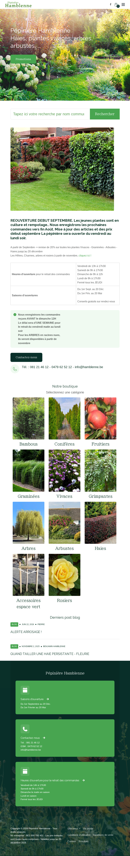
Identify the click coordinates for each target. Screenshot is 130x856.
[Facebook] (110, 4)
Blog (14, 624)
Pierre (41, 624)
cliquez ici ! (85, 255)
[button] (123, 4)
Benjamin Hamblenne (54, 646)
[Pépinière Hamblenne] (33, 4)
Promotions (23, 59)
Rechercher (104, 113)
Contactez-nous (26, 357)
